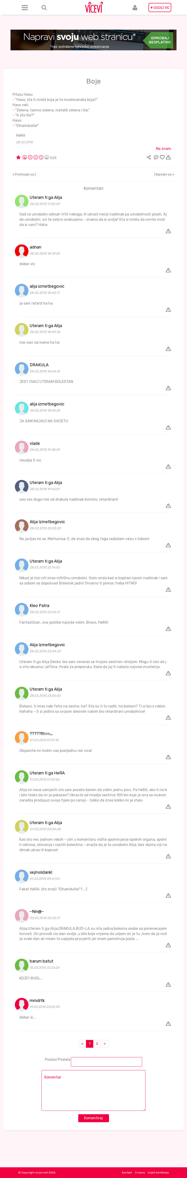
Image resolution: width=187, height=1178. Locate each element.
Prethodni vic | (25, 175)
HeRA (20, 135)
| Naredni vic (163, 175)
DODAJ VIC (159, 7)
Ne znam (163, 148)
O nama (140, 1172)
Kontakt (127, 1172)
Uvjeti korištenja (158, 1172)
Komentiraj (93, 1118)
